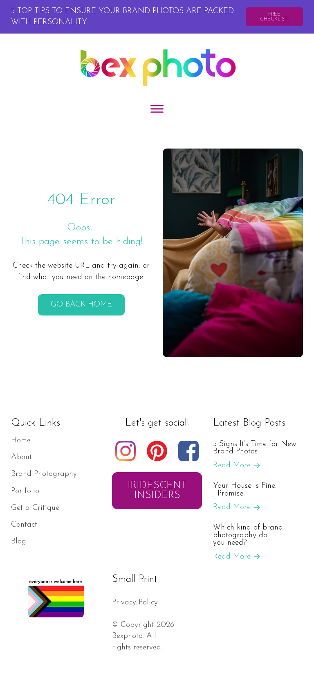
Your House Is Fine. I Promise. (244, 489)
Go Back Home (81, 305)
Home (21, 440)
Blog (18, 541)
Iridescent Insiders (157, 491)
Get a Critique (35, 508)
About (21, 457)
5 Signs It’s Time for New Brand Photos (254, 447)
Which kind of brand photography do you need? (248, 535)
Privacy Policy (135, 602)
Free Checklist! (274, 17)
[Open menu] (157, 109)
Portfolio (25, 491)
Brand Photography (44, 474)
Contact (24, 525)
